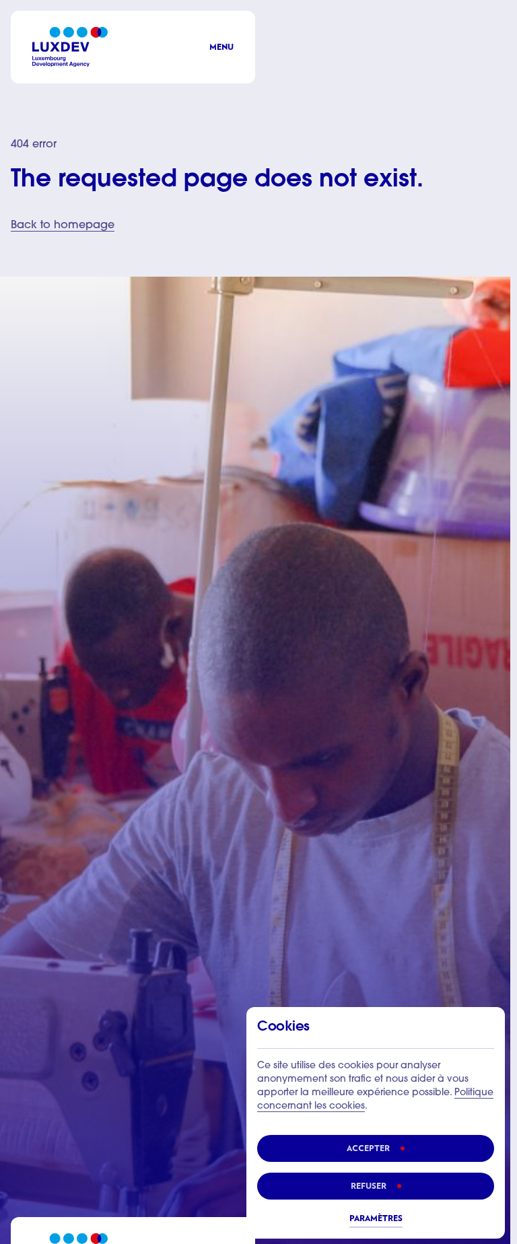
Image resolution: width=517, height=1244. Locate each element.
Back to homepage (62, 225)
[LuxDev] (70, 47)
